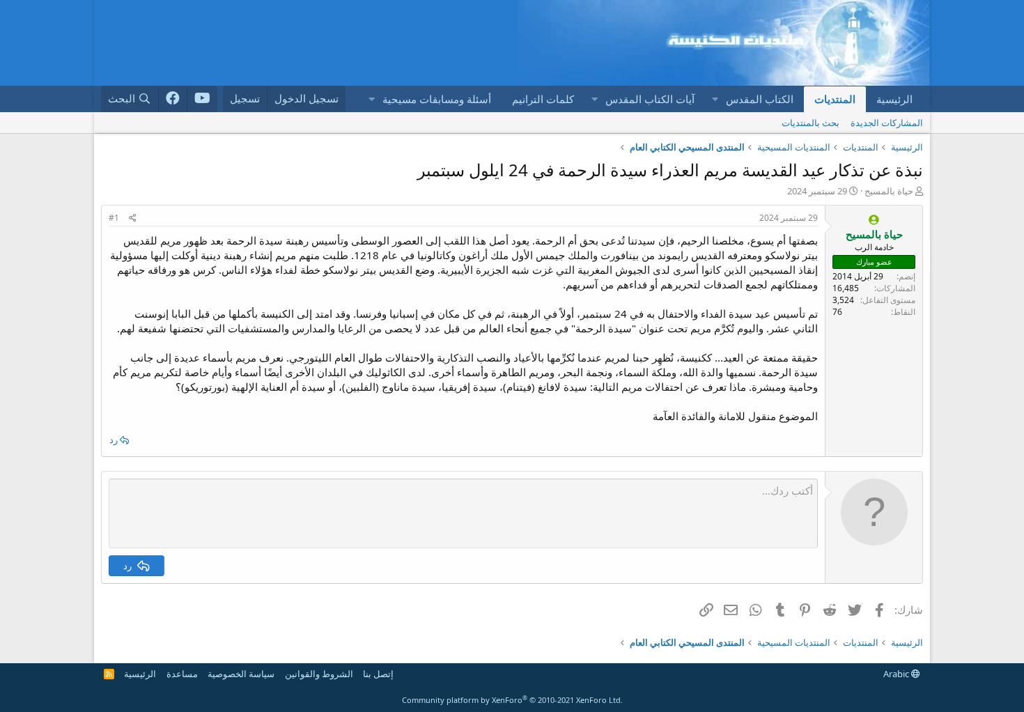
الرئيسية (894, 99)
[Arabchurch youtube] (202, 99)
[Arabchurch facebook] (173, 99)
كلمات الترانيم (543, 99)
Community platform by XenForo (512, 700)
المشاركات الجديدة (887, 122)
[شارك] (132, 218)
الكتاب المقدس (759, 99)
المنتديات (834, 99)
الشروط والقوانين (319, 673)
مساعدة (182, 673)
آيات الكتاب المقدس (650, 99)
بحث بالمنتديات (810, 122)
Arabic (897, 673)
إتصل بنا (378, 673)
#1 (114, 218)
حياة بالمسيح (888, 191)
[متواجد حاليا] (874, 219)
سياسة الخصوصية (241, 673)
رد (113, 439)
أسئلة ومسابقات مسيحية (436, 99)
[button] (714, 99)
